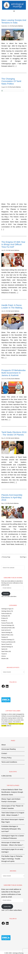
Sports (3, 649)
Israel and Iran (5, 630)
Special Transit (5, 644)
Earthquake (4, 616)
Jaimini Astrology (5, 632)
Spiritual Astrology (6, 646)
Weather (3, 658)
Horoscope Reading (8, 749)
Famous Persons (5, 623)
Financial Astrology (6, 625)
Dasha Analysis (5, 613)
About (3, 745)
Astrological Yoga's (6, 608)
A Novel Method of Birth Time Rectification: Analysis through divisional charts (12, 792)
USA (2, 656)
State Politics (4, 651)
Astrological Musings (14, 5)
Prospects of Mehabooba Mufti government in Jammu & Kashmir (13, 372)
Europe (3, 620)
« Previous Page (5, 557)
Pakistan (3, 637)
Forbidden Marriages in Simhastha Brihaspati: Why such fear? (11, 828)
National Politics (5, 634)
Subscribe (6, 593)
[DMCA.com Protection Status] (5, 701)
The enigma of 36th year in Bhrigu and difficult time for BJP (13, 244)
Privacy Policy (6, 758)
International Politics (6, 627)
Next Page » (23, 557)
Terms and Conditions (9, 762)
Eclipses (3, 618)
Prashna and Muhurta (7, 642)
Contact (4, 753)
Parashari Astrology (6, 639)
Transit (3, 653)
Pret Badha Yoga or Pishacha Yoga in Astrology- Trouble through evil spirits (11, 858)
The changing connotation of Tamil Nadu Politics (11, 81)
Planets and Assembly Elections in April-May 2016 (11, 497)
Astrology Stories (5, 611)
